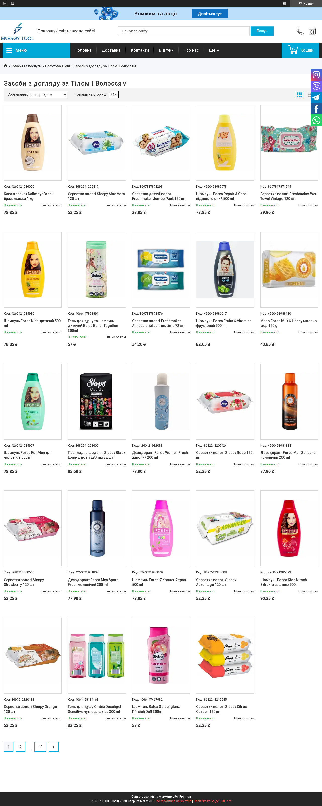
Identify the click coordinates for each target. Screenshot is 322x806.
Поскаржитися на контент (172, 801)
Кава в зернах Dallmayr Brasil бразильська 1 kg (28, 196)
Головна (83, 50)
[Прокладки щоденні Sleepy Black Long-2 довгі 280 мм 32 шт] (97, 402)
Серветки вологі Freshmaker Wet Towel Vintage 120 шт (288, 196)
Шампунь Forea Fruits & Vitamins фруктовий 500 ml (224, 323)
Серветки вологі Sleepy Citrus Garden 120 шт (221, 709)
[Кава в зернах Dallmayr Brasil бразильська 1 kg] (33, 143)
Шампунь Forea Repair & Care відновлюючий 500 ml (221, 196)
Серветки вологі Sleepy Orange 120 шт (30, 709)
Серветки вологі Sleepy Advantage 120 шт (216, 582)
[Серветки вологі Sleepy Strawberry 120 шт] (33, 528)
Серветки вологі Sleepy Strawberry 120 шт (24, 582)
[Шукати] (262, 31)
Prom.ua (185, 796)
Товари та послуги (26, 66)
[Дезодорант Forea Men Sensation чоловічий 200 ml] (289, 402)
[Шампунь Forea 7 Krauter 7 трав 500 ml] (161, 528)
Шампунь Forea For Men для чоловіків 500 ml (28, 455)
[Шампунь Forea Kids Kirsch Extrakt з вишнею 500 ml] (289, 528)
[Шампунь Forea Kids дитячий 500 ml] (33, 270)
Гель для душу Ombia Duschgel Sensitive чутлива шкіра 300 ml (94, 709)
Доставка (111, 50)
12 (40, 747)
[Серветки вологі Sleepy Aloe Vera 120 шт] (97, 143)
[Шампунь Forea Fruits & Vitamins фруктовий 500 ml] (225, 270)
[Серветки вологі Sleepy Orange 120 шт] (33, 656)
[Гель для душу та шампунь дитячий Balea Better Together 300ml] (97, 270)
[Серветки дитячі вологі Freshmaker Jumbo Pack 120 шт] (161, 143)
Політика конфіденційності (213, 801)
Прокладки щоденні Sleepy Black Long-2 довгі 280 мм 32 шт (96, 455)
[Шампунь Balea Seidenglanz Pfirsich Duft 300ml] (161, 656)
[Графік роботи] (312, 31)
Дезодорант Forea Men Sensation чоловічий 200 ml (289, 455)
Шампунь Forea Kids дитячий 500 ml (32, 323)
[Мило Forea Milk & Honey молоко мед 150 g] (289, 270)
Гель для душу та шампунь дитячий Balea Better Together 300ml (93, 326)
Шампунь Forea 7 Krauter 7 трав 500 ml (159, 582)
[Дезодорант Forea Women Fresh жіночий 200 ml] (161, 402)
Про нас (191, 50)
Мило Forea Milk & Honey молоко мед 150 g (288, 323)
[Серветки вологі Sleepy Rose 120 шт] (225, 402)
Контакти (140, 50)
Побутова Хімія (57, 66)
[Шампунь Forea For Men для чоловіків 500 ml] (33, 402)
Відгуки (166, 50)
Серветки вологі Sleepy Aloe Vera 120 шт (96, 196)
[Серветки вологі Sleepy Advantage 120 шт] (225, 528)
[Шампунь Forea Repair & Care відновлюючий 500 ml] (225, 143)
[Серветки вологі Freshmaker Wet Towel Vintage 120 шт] (289, 143)
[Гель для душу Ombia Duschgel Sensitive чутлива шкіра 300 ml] (97, 656)
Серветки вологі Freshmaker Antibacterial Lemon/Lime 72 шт (158, 323)
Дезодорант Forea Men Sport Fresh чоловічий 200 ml (93, 582)
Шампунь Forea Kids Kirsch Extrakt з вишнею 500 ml (283, 582)
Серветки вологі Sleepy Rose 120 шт (224, 455)
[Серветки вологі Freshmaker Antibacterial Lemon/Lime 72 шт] (161, 270)
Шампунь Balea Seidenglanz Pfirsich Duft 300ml (156, 709)
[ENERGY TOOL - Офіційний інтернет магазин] (17, 31)
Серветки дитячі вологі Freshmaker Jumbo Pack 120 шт (159, 196)
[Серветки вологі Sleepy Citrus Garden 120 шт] (225, 656)
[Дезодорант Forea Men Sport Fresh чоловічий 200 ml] (97, 528)
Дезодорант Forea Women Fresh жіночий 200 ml (160, 455)
